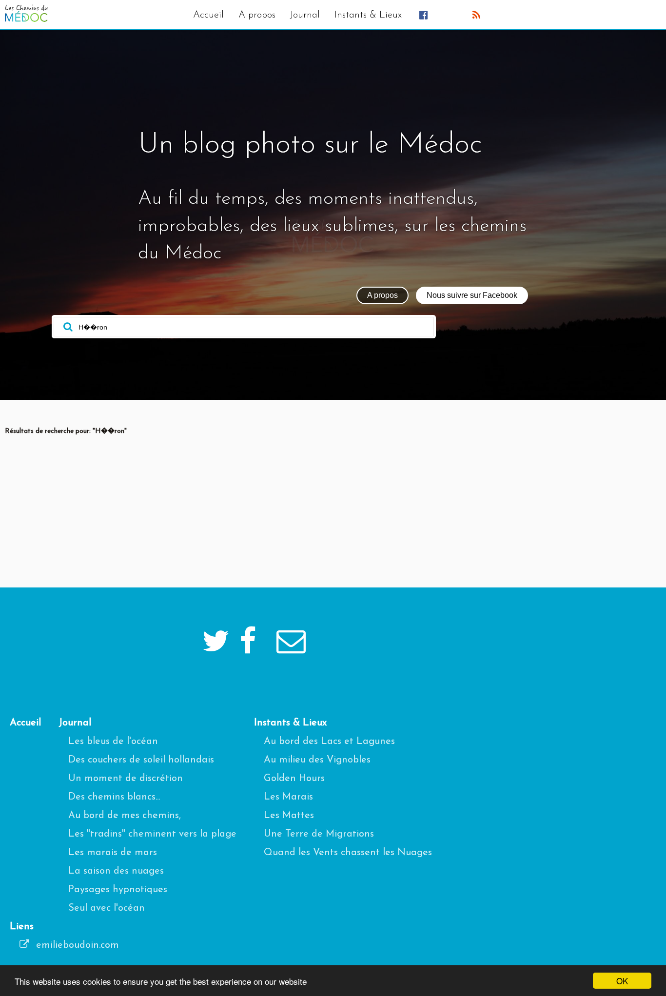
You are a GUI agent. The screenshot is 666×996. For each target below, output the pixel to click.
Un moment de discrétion (125, 778)
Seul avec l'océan (106, 908)
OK (622, 981)
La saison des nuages (116, 871)
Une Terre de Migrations (319, 834)
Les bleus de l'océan (113, 741)
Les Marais (288, 797)
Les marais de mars (112, 853)
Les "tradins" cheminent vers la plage (152, 834)
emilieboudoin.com (76, 945)
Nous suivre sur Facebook (472, 295)
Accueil (208, 15)
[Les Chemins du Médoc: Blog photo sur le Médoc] (26, 19)
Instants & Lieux (368, 15)
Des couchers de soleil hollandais (141, 760)
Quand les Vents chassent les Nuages (348, 853)
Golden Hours (294, 778)
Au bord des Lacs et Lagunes (329, 741)
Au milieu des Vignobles (317, 760)
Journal (305, 15)
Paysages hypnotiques (117, 890)
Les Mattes (289, 815)
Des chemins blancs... (114, 797)
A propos (256, 15)
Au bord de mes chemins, (124, 815)
